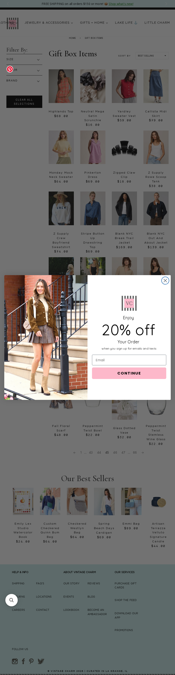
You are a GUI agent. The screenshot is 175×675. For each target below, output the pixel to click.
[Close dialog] (165, 280)
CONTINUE (129, 373)
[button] (11, 600)
